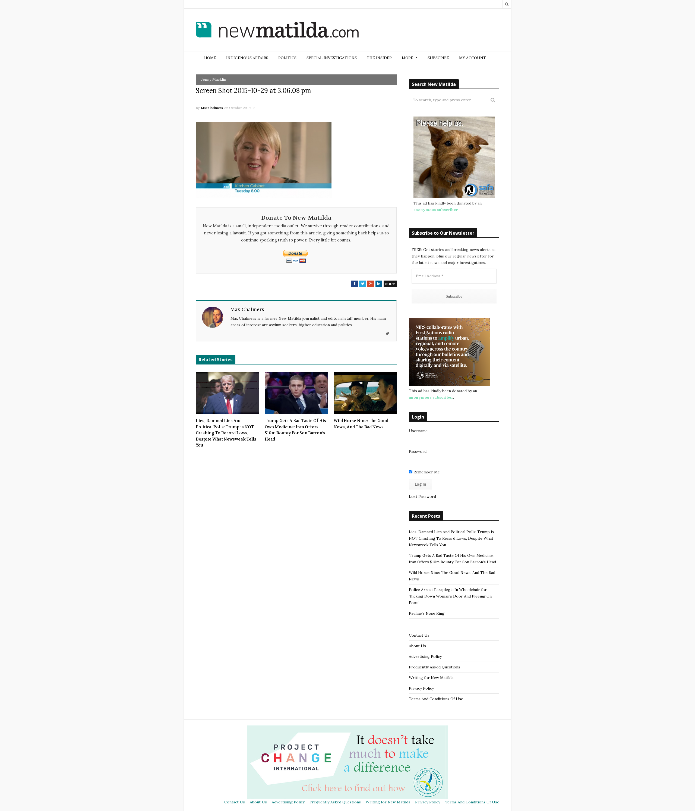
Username (418, 430)
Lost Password (422, 496)
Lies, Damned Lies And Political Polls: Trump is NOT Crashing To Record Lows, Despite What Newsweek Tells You (226, 433)
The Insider (379, 57)
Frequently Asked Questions (434, 667)
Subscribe (438, 57)
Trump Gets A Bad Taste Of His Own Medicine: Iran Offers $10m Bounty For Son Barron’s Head (295, 430)
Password (418, 451)
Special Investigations (332, 57)
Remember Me (426, 472)
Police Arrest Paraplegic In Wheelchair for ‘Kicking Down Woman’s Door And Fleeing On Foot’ (450, 596)
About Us (417, 645)
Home (210, 57)
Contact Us (419, 635)
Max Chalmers (212, 108)
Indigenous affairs (247, 57)
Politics (287, 57)
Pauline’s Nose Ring (426, 613)
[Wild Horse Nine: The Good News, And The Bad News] (365, 393)
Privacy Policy (421, 688)
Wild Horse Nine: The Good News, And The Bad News (361, 424)
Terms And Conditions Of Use (436, 698)
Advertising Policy (425, 656)
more (390, 283)
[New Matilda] (277, 31)
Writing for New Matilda (431, 677)
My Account (472, 57)
